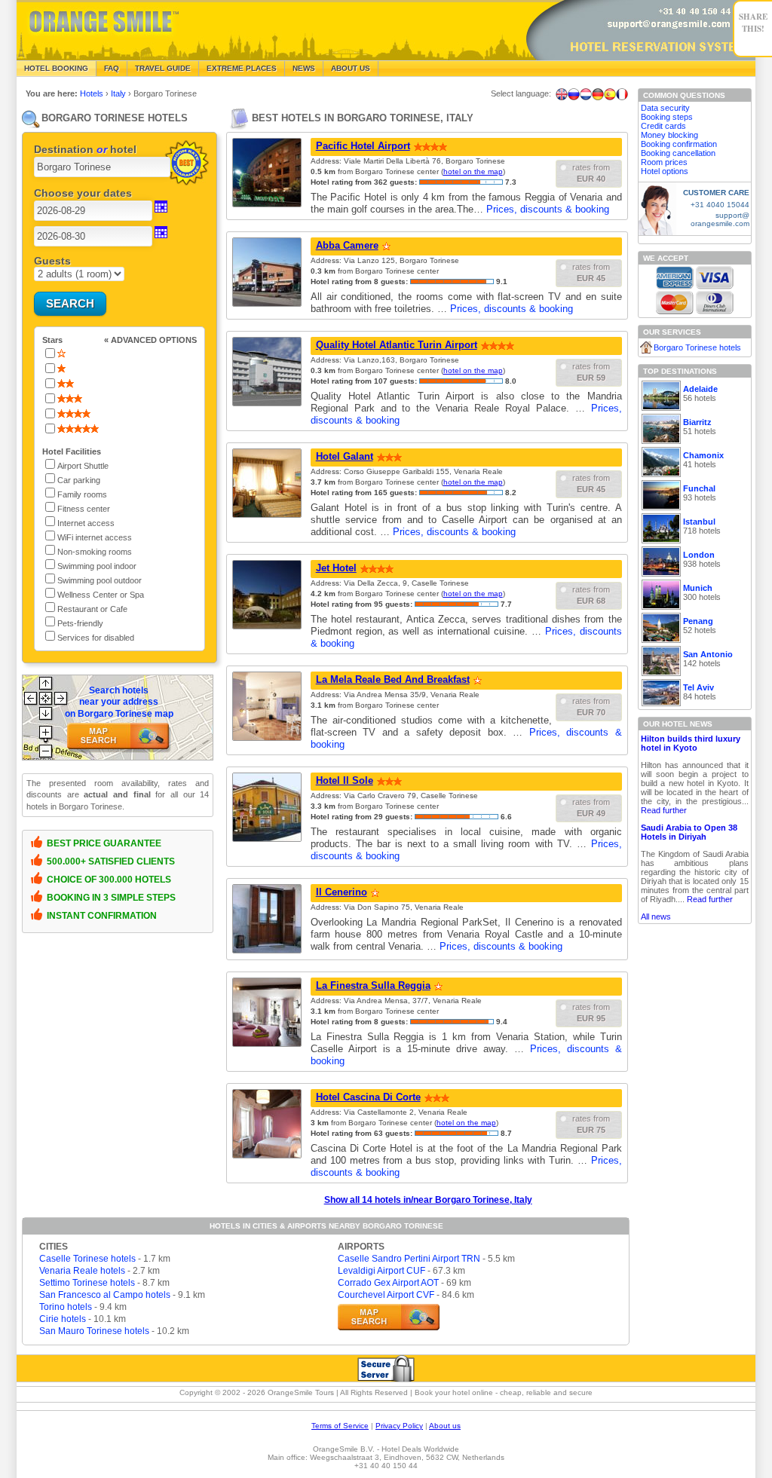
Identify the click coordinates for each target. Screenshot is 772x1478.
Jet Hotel (336, 568)
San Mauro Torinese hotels (94, 1331)
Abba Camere (347, 245)
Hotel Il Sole (344, 780)
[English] (562, 94)
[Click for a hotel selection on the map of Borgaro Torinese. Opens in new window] (389, 1317)
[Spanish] (610, 94)
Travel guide (163, 68)
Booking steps (667, 116)
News (304, 68)
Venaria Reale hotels (82, 1270)
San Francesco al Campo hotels (104, 1295)
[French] (622, 94)
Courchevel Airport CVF (386, 1295)
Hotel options (664, 171)
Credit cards (663, 125)
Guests (52, 261)
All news (656, 916)
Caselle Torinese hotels (87, 1258)
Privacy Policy (399, 1425)
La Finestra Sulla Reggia (373, 985)
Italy (119, 93)
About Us (350, 68)
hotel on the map (473, 171)
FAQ (111, 68)
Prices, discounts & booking (547, 209)
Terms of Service (340, 1425)
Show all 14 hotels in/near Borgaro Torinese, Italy (428, 1200)
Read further (664, 810)
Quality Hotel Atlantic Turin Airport (396, 344)
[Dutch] (586, 94)
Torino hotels (65, 1307)
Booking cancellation (678, 153)
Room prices (664, 162)
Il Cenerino (341, 892)
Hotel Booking (56, 68)
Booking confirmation (679, 143)
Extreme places (242, 68)
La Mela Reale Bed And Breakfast (393, 679)
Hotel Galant (344, 456)
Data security (665, 107)
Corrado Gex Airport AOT (388, 1283)
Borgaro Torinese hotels (697, 347)
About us (445, 1425)
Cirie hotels (62, 1319)
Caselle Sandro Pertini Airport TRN (409, 1258)
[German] (598, 94)
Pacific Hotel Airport (363, 145)
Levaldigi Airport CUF (381, 1270)
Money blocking (669, 134)
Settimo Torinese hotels (87, 1283)
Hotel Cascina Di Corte (368, 1097)
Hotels (93, 93)
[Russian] (574, 94)
